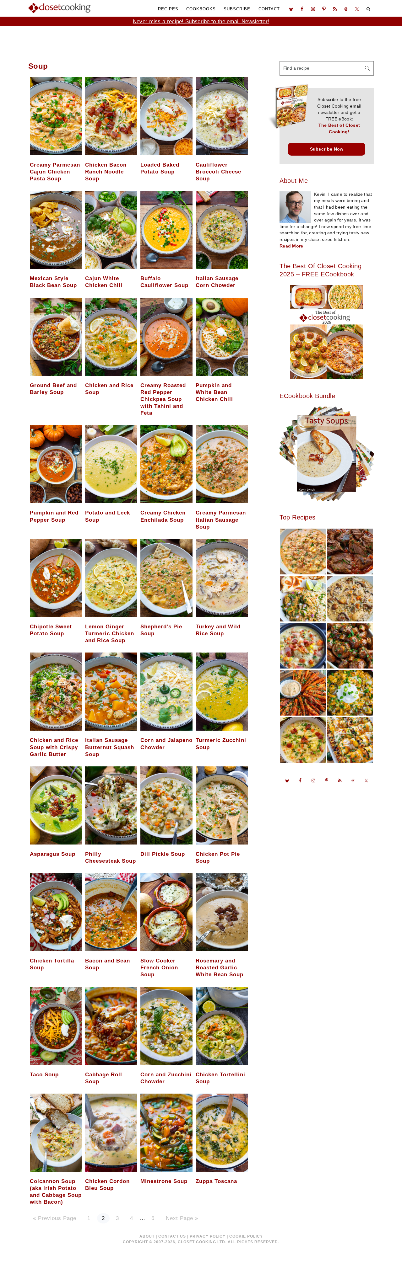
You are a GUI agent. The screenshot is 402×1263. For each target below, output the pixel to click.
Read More (291, 246)
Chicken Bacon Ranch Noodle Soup (106, 172)
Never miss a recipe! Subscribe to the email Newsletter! (201, 21)
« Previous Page (54, 1218)
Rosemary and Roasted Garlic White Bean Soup (219, 968)
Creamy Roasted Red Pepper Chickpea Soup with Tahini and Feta (163, 399)
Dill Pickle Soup (162, 854)
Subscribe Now (327, 149)
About (147, 1236)
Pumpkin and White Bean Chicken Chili (214, 392)
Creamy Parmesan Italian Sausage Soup (221, 520)
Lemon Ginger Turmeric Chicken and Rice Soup (109, 633)
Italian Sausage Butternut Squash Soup (109, 747)
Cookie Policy (246, 1236)
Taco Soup (44, 1075)
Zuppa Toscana (216, 1181)
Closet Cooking (59, 8)
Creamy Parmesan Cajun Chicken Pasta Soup (55, 172)
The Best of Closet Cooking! (339, 128)
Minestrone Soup (163, 1181)
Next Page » (182, 1218)
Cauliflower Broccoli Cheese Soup (218, 172)
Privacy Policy (207, 1236)
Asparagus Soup (52, 854)
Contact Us (172, 1236)
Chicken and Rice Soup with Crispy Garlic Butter (54, 747)
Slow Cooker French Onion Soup (159, 968)
